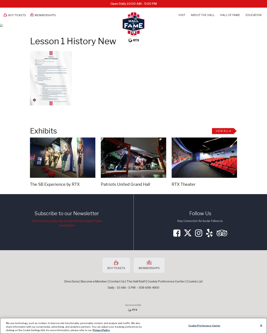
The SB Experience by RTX (55, 184)
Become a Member (94, 281)
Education (254, 15)
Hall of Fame (230, 15)
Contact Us (117, 281)
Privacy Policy (101, 330)
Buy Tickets (17, 15)
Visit (181, 15)
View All (222, 131)
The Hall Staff (136, 281)
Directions (71, 281)
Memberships (45, 15)
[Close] (261, 326)
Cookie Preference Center (204, 325)
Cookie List (195, 281)
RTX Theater (184, 184)
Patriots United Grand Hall (125, 184)
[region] (133, 326)
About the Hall (203, 15)
